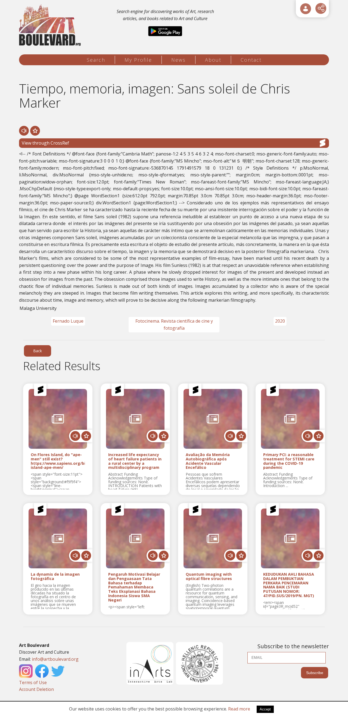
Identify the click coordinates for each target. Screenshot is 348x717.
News (178, 60)
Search (96, 60)
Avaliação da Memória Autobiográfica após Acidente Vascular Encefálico (208, 461)
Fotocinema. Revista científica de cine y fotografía (174, 324)
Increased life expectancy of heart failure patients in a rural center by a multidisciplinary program (134, 461)
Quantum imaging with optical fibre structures (209, 576)
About (213, 60)
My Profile (138, 60)
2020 (280, 321)
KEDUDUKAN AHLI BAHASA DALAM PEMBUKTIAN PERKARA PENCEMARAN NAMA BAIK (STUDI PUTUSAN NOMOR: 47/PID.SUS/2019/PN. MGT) (288, 585)
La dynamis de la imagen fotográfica (55, 576)
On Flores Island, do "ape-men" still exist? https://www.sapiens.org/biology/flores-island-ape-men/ (58, 461)
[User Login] (305, 8)
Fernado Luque (68, 321)
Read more (239, 709)
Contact (251, 60)
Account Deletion (36, 689)
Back (37, 350)
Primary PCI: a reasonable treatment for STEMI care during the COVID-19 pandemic (288, 461)
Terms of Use (33, 682)
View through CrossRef (45, 143)
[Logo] (50, 25)
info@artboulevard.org (55, 659)
